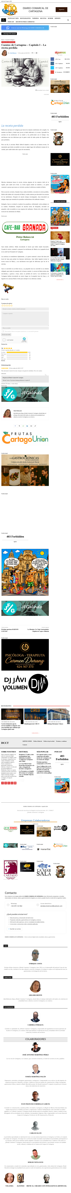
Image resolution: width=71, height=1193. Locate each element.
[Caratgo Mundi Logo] (10, 881)
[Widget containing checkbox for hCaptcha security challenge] (14, 340)
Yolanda (9, 1186)
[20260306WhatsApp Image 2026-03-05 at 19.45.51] (27, 873)
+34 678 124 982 (16, 906)
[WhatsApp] (23, 426)
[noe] (60, 195)
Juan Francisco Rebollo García (35, 1104)
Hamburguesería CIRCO (31, 724)
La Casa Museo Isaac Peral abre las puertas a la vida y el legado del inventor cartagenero (58, 259)
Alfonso (20, 1186)
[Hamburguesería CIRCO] (35, 716)
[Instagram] (5, 783)
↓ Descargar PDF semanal (9, 33)
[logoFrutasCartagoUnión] (25, 447)
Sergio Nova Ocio (35, 1162)
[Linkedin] (27, 426)
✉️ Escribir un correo (14, 929)
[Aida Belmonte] (4, 53)
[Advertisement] (25, 108)
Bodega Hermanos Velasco (55, 724)
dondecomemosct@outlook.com (51, 906)
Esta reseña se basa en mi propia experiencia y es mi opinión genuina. (22, 331)
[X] (19, 426)
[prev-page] (20, 780)
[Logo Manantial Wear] (44, 855)
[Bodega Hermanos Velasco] (59, 716)
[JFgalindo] (25, 403)
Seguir (68, 63)
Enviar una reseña (6, 334)
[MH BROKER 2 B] (27, 851)
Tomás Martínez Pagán (35, 1077)
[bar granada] (25, 230)
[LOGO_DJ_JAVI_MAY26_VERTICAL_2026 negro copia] (25, 696)
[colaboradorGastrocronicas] (25, 487)
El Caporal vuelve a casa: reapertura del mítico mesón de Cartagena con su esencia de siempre (44, 757)
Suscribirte (66, 72)
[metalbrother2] (58, 148)
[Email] (31, 426)
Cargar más (59, 279)
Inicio (2, 39)
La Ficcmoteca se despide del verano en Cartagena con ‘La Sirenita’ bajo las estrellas (57, 275)
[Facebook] (15, 426)
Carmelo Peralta (35, 1025)
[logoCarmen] (25, 672)
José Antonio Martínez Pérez (35, 1055)
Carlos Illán (35, 1133)
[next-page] (23, 780)
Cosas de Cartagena (9, 39)
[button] (68, 20)
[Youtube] (15, 783)
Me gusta (67, 59)
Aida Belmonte (13, 53)
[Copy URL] (35, 426)
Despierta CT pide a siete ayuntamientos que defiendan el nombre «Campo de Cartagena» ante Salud (26, 758)
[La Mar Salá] (44, 878)
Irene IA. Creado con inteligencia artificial (46, 1186)
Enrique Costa (35, 963)
